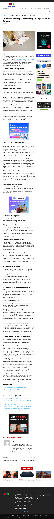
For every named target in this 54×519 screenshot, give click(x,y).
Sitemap (36, 515)
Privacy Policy (18, 515)
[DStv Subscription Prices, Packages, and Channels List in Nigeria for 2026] (27, 474)
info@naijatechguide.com (26, 511)
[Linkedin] (47, 26)
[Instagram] (14, 451)
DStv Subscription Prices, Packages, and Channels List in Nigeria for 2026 (26, 481)
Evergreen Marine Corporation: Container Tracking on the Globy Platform (43, 481)
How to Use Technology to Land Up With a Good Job (17, 391)
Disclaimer (32, 515)
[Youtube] (19, 451)
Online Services (17, 437)
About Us (41, 515)
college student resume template (25, 59)
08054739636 (23, 508)
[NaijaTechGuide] (12, 4)
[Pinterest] (41, 26)
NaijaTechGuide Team (22, 25)
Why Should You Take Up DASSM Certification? (15, 389)
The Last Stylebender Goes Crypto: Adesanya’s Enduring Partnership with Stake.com (10, 460)
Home (4, 15)
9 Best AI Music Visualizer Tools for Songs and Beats (10, 481)
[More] (50, 26)
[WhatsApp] (44, 26)
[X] (37, 26)
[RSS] (46, 495)
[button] (49, 11)
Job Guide (11, 437)
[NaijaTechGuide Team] (7, 446)
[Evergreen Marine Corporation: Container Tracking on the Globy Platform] (43, 474)
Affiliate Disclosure (25, 515)
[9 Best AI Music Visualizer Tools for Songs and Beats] (10, 474)
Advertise (12, 515)
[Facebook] (34, 26)
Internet (4, 479)
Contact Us (46, 515)
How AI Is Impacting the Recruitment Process (15, 387)
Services (8, 15)
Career (7, 437)
